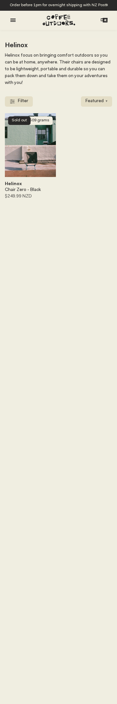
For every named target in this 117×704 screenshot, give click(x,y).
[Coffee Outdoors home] (59, 20)
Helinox (13, 184)
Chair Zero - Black (23, 190)
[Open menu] (13, 20)
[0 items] (104, 20)
